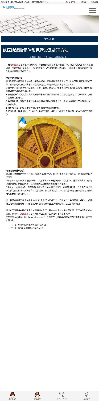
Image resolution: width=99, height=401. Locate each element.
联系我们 (95, 2)
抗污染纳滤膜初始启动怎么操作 (30, 228)
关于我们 (83, 2)
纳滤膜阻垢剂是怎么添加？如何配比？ (33, 225)
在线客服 (72, 2)
